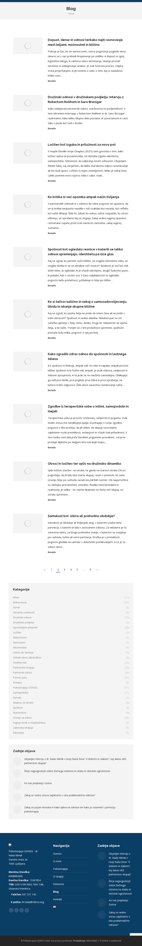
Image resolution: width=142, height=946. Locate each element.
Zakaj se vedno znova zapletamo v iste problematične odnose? (59, 795)
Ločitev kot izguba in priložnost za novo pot (82, 144)
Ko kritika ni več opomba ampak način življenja (83, 197)
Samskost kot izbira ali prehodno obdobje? (81, 516)
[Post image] (17, 761)
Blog (56, 891)
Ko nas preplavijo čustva (38, 783)
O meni (57, 861)
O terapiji (58, 876)
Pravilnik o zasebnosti (110, 940)
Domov (57, 853)
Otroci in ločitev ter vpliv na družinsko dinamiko (84, 463)
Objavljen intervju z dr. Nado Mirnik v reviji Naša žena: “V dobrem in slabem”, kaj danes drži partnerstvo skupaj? (75, 761)
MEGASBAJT (92, 940)
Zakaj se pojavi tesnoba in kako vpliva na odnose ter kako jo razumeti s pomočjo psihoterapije (70, 809)
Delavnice (58, 884)
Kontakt (57, 899)
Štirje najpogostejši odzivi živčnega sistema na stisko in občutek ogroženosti (67, 771)
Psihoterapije (60, 868)
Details (52, 81)
